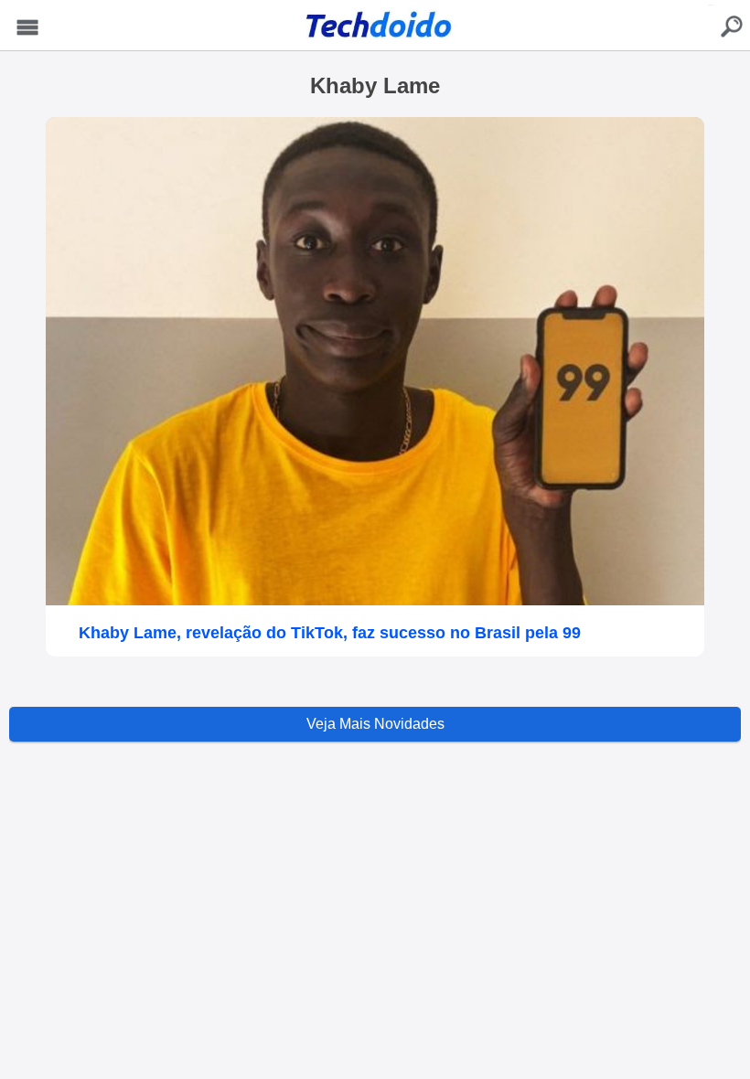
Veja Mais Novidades (375, 724)
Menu (27, 27)
